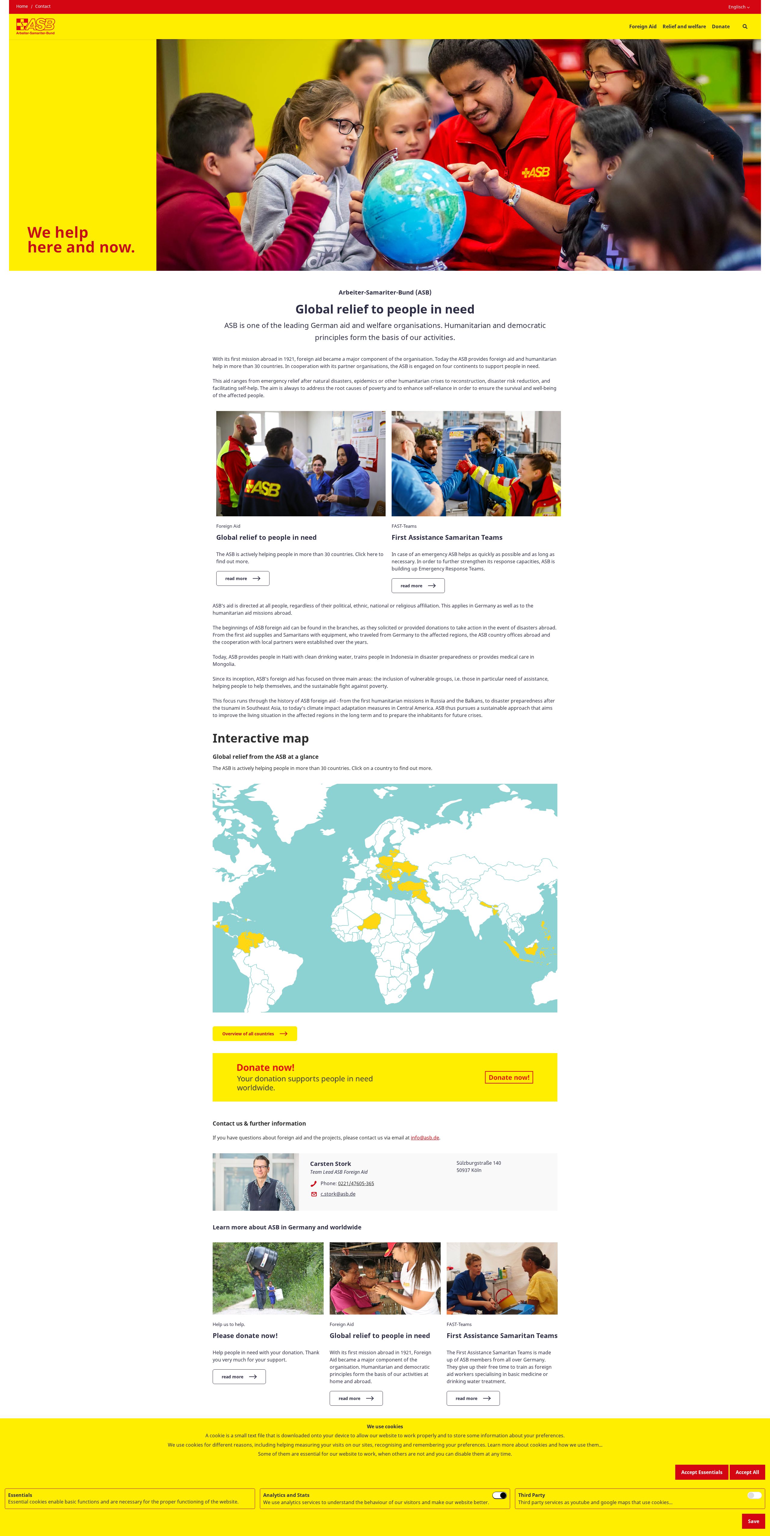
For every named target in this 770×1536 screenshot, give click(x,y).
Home (22, 6)
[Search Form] (745, 26)
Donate (721, 26)
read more (236, 578)
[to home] (35, 26)
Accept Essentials (701, 1472)
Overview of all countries (248, 1034)
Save (753, 1521)
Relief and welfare (684, 26)
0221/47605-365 (356, 1183)
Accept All (747, 1472)
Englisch (737, 7)
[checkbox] (499, 1495)
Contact (43, 6)
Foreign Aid (643, 26)
